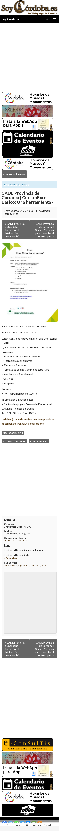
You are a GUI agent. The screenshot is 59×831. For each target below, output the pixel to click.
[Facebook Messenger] (28, 823)
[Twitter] (10, 823)
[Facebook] (4, 823)
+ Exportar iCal (39, 441)
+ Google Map (11, 558)
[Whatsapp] (16, 823)
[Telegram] (22, 823)
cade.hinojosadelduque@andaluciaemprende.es (28, 419)
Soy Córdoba (10, 19)
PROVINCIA (24, 540)
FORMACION (10, 540)
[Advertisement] (29, 56)
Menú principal (55, 19)
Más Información (13, 433)
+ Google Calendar (14, 441)
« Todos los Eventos (14, 174)
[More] (39, 823)
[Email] (34, 823)
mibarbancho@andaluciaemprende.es (23, 423)
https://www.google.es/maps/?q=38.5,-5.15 (25, 565)
